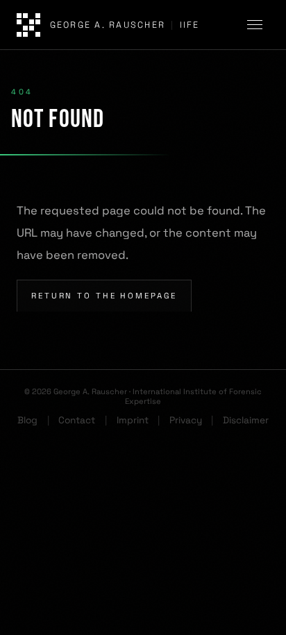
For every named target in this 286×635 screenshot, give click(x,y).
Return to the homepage (104, 295)
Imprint (133, 420)
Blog (27, 420)
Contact (76, 420)
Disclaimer (246, 420)
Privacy (185, 420)
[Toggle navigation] (256, 24)
